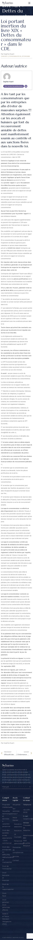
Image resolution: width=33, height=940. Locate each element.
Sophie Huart (8, 82)
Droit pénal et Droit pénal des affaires (6, 905)
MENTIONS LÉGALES (18, 937)
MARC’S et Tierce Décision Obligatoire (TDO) (6, 919)
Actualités (16, 805)
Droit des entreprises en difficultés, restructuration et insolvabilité (8, 854)
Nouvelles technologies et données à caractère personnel (7, 818)
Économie (26, 56)
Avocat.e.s (17, 830)
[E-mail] (26, 86)
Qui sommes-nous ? (16, 811)
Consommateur (15, 56)
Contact (16, 860)
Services (16, 856)
